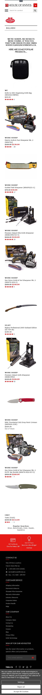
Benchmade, (18, 528)
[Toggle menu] (7, 10)
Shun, (10, 528)
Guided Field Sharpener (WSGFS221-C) (20, 187)
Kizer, (25, 528)
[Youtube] (27, 667)
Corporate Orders (11, 600)
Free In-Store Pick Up (12, 566)
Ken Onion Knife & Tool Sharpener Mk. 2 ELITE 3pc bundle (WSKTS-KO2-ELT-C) (20, 471)
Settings (21, 682)
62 (14, 381)
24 (14, 239)
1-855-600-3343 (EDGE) (17, 569)
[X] (24, 667)
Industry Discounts (12, 597)
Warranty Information (13, 594)
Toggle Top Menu (21, 1)
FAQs (7, 606)
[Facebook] (16, 667)
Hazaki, (31, 528)
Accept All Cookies (21, 691)
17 (14, 192)
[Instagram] (20, 667)
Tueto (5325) (10, 517)
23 (14, 147)
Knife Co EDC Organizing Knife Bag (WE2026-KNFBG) (18, 94)
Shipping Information (12, 585)
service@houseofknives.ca (17, 572)
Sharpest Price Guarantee (14, 591)
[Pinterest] (31, 667)
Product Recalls (10, 603)
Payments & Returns (12, 588)
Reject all (21, 687)
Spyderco (21, 530)
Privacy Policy (24, 677)
